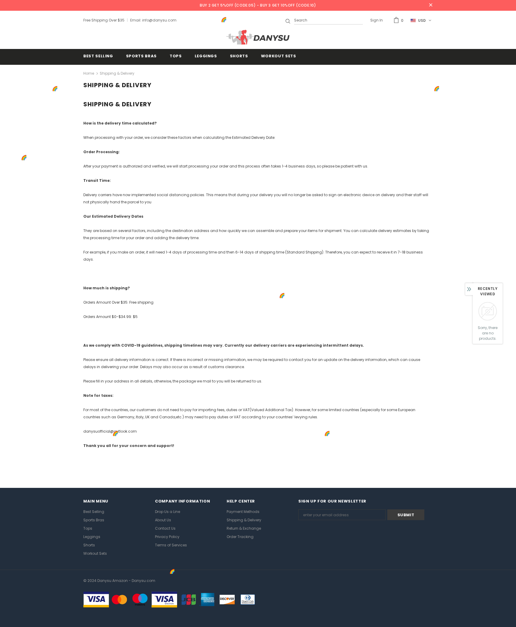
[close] (431, 5)
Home (88, 73)
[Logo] (258, 37)
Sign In (376, 20)
